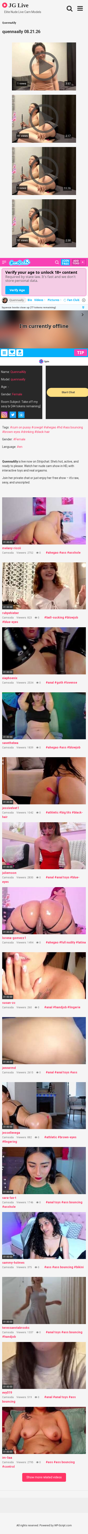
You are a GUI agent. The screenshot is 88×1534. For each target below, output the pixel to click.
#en (19, 446)
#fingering (9, 1141)
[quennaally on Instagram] (4, 415)
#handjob (60, 1007)
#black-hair (42, 432)
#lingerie (73, 1007)
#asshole (74, 552)
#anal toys (61, 877)
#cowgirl (37, 427)
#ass (62, 552)
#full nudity (67, 942)
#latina (81, 942)
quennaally (18, 379)
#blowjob (71, 617)
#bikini (79, 1267)
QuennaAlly (18, 372)
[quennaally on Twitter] (13, 415)
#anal (50, 682)
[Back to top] (80, 1525)
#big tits (65, 812)
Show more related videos (44, 1477)
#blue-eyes (10, 622)
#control (8, 1466)
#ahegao (50, 427)
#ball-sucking (54, 617)
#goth (58, 682)
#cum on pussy (20, 427)
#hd (59, 427)
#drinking (27, 432)
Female (17, 394)
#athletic (52, 812)
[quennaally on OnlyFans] (21, 415)
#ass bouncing (73, 427)
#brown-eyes (11, 432)
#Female (19, 439)
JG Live (17, 5)
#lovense (70, 682)
